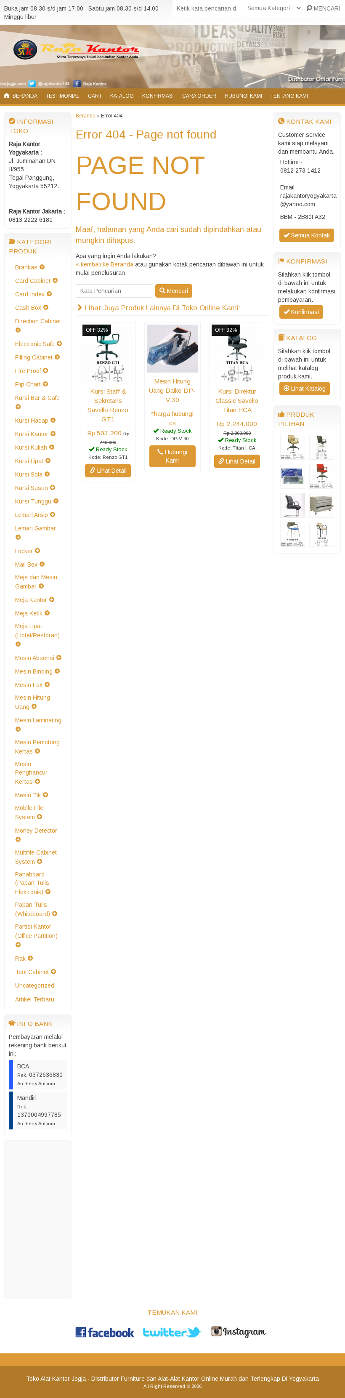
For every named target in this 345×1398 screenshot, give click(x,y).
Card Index (30, 294)
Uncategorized (34, 985)
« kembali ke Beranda (104, 264)
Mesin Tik (28, 795)
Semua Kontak (309, 235)
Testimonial (63, 96)
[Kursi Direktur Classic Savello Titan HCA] (237, 378)
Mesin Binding (34, 671)
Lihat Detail (111, 470)
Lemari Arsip (31, 514)
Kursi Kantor (31, 434)
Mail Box (26, 564)
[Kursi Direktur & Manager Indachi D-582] (292, 455)
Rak (20, 958)
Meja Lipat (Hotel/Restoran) (37, 631)
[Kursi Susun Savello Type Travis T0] (321, 542)
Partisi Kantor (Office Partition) (36, 931)
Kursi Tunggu (33, 501)
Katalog (122, 96)
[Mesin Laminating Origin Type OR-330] (292, 484)
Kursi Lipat (29, 461)
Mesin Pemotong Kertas (37, 747)
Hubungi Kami (243, 96)
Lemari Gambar (35, 528)
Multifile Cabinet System (36, 857)
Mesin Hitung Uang (32, 702)
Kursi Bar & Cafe (37, 397)
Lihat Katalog (307, 388)
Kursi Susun (31, 488)
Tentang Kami (289, 96)
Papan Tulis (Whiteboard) (32, 909)
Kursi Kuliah (31, 447)
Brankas (26, 267)
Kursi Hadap (31, 420)
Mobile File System (29, 812)
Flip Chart (28, 384)
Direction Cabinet (38, 321)
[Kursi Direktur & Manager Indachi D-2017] (321, 484)
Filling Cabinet (34, 357)
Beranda (24, 96)
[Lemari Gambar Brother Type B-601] (321, 513)
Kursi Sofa (28, 474)
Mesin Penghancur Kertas (31, 773)
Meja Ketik (28, 613)
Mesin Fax (28, 685)
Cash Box (28, 307)
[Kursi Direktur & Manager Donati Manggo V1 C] (292, 513)
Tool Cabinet (32, 972)
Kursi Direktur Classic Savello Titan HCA (236, 400)
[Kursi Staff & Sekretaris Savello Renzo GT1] (107, 378)
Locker (24, 551)
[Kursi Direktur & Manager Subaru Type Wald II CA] (321, 455)
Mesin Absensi (34, 658)
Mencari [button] (176, 291)
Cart (95, 96)
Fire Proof (28, 370)
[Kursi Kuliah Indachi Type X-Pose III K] (292, 542)
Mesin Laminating (38, 720)
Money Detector (36, 830)
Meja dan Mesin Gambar (36, 582)
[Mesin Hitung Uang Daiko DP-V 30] (172, 368)
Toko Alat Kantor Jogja (56, 1378)
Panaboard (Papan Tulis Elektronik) (32, 883)
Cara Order (199, 96)
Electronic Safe (35, 344)
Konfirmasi (158, 96)
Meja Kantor (31, 599)
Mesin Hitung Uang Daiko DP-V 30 (172, 390)
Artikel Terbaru (34, 999)
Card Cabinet (32, 280)
